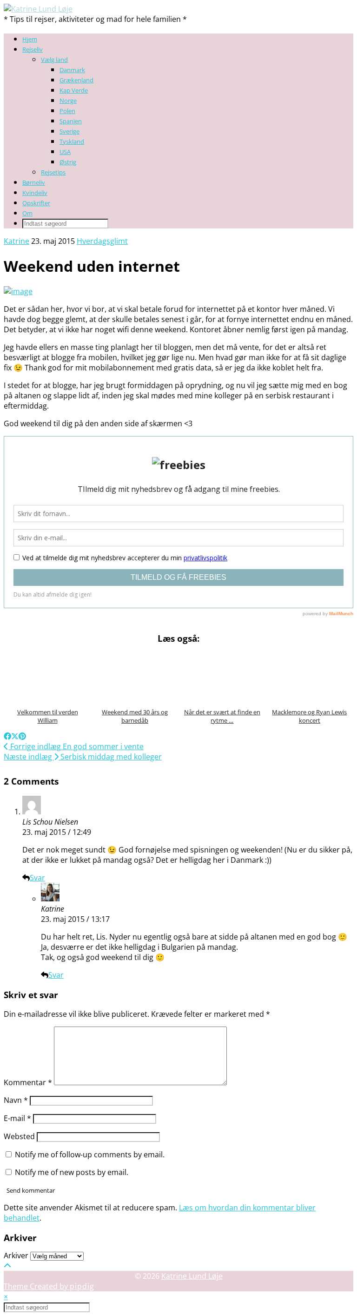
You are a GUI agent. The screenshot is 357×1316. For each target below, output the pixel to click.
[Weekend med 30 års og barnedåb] (135, 677)
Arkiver (16, 1255)
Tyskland (72, 141)
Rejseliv (32, 49)
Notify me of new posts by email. (71, 1172)
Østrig (68, 162)
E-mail (17, 1118)
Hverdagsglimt (102, 241)
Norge (68, 100)
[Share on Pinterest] (22, 736)
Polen (67, 111)
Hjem (29, 39)
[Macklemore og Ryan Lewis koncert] (309, 677)
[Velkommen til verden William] (47, 677)
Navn (16, 1100)
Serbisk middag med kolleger (83, 757)
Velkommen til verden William (47, 716)
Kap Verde (74, 90)
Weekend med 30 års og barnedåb (135, 716)
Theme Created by (49, 1286)
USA (65, 152)
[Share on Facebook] (7, 736)
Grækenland (76, 80)
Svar (37, 878)
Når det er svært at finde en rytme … (222, 716)
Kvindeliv (34, 192)
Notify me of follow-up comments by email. (90, 1154)
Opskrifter (36, 203)
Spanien (71, 121)
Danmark (72, 70)
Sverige (69, 131)
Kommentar (28, 1082)
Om (27, 213)
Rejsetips (53, 172)
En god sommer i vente (76, 746)
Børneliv (33, 182)
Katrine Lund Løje (192, 1276)
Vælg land (54, 59)
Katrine (16, 241)
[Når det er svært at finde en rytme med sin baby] (222, 677)
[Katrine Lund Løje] (38, 9)
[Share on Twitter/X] (15, 736)
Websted (19, 1136)
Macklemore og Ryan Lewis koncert (309, 716)
